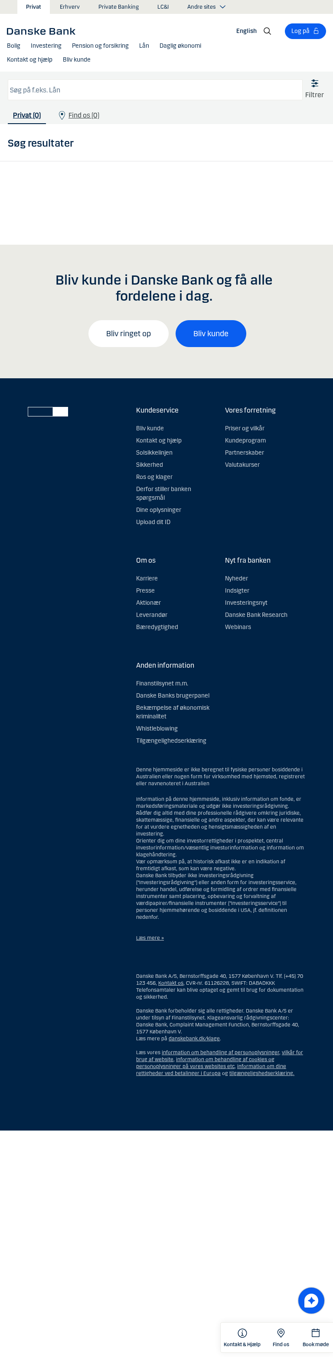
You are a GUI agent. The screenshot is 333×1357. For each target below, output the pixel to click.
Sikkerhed (149, 465)
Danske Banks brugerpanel (172, 695)
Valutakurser (242, 465)
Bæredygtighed (157, 627)
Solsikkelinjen (154, 452)
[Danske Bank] (44, 31)
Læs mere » (150, 938)
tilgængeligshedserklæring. (261, 1073)
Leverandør (151, 615)
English (246, 31)
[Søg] (267, 31)
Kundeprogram (245, 440)
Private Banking (118, 6)
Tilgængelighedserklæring (171, 740)
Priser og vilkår (244, 428)
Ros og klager (154, 477)
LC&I (163, 6)
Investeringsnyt (246, 602)
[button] (13, 46)
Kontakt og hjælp (159, 440)
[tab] (27, 117)
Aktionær (148, 602)
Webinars (238, 627)
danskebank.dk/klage (194, 1039)
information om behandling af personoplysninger (220, 1052)
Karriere (147, 578)
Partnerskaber (244, 452)
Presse (145, 590)
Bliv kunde (211, 333)
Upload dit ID (153, 522)
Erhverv (70, 6)
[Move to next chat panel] (311, 1301)
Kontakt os (170, 983)
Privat (33, 6)
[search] (155, 89)
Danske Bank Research (256, 615)
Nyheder (236, 578)
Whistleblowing (157, 728)
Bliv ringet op (128, 333)
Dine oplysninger (158, 510)
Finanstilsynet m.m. (162, 683)
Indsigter (237, 590)
